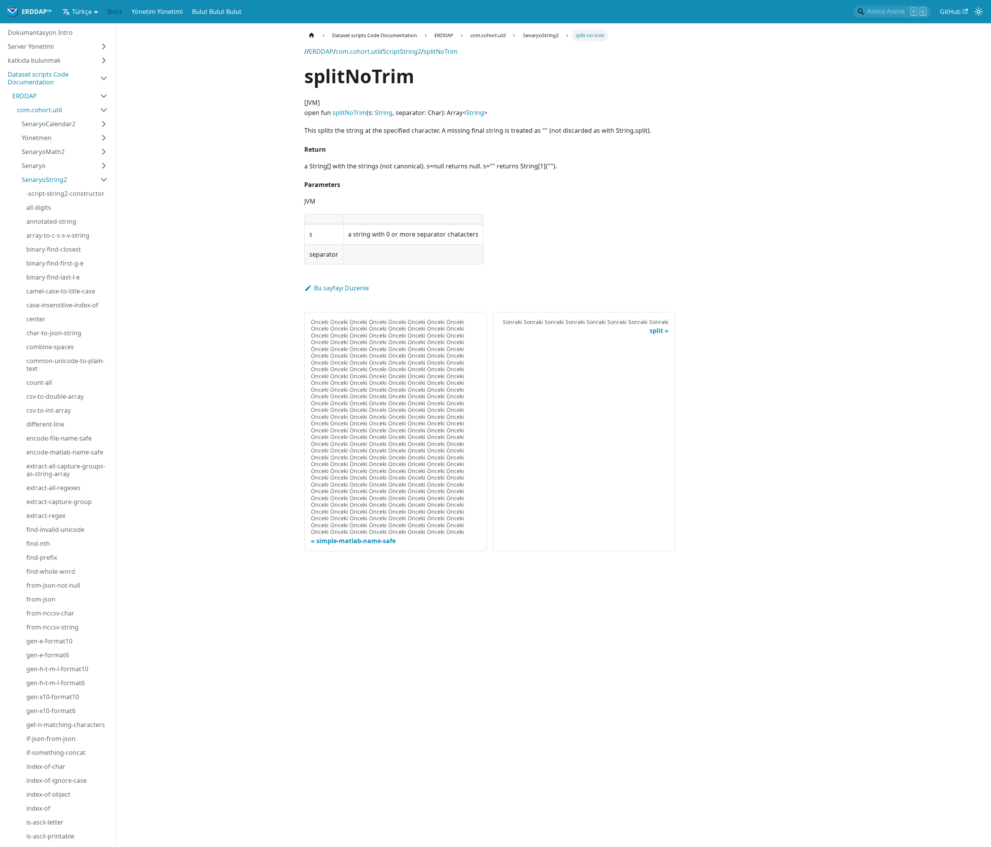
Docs (115, 11)
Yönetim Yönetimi (157, 11)
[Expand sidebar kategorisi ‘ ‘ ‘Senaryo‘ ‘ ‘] (103, 165)
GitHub (950, 11)
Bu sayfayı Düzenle (341, 288)
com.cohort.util (358, 51)
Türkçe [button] (82, 11)
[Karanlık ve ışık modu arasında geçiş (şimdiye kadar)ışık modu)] (978, 11)
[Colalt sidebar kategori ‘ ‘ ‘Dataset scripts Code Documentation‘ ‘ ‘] (103, 78)
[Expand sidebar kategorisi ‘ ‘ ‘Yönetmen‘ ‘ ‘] (103, 138)
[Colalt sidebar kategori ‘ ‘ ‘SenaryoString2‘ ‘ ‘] (103, 179)
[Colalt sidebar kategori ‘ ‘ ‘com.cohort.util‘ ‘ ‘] (103, 110)
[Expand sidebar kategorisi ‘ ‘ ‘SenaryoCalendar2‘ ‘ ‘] (103, 124)
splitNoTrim (440, 51)
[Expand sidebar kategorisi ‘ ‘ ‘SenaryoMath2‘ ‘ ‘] (103, 152)
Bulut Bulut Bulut (217, 11)
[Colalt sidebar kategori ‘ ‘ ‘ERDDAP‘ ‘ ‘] (103, 96)
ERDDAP (321, 51)
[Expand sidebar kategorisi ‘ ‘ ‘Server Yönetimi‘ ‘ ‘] (103, 46)
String (384, 112)
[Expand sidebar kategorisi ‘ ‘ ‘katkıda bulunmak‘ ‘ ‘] (103, 60)
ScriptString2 (402, 51)
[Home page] (311, 35)
